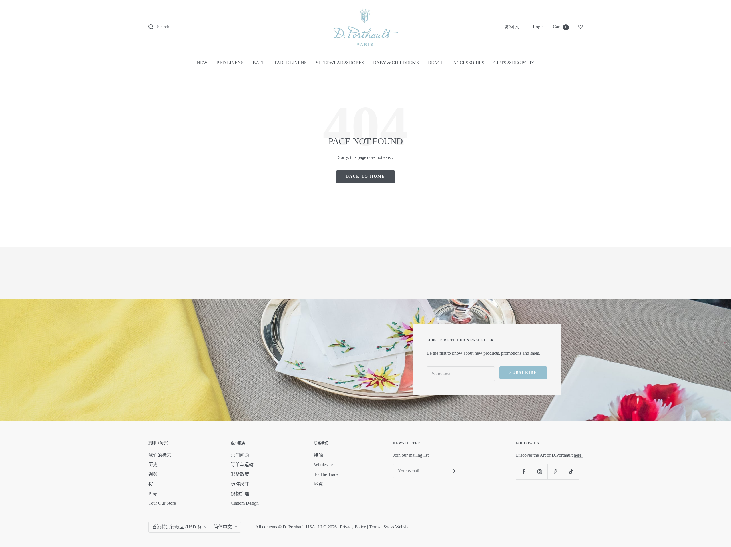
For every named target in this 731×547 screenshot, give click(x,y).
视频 (153, 474)
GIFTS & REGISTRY (514, 62)
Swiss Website (396, 526)
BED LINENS (230, 62)
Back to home (365, 176)
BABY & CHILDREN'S (396, 62)
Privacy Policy (353, 526)
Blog (152, 493)
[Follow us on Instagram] (539, 471)
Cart (560, 26)
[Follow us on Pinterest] (555, 471)
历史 (153, 464)
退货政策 (240, 474)
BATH (259, 62)
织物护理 (240, 493)
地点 (318, 484)
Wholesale (323, 464)
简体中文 (512, 27)
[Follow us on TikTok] (571, 471)
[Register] (453, 471)
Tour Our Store (162, 503)
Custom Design (245, 503)
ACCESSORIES (468, 62)
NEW (202, 62)
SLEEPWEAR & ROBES (340, 62)
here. (578, 455)
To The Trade (326, 474)
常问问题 (240, 455)
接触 (318, 455)
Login (538, 26)
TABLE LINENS (290, 62)
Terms (374, 526)
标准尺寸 (240, 484)
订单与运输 (242, 464)
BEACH (436, 62)
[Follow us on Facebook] (524, 471)
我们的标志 (159, 455)
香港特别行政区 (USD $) (176, 526)
